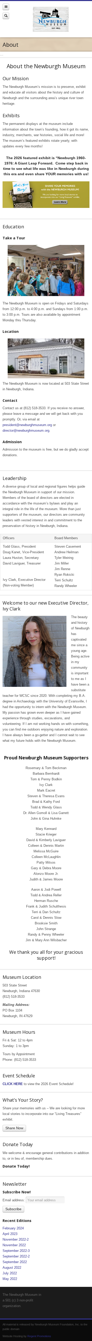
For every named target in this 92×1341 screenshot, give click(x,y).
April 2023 (10, 1234)
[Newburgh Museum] (50, 19)
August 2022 (12, 1267)
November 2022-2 (16, 1239)
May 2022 (10, 1279)
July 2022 (10, 1273)
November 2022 (14, 1245)
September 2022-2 (16, 1256)
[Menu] (6, 7)
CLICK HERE (13, 1084)
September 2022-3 (16, 1251)
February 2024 (13, 1228)
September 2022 (15, 1262)
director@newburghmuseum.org (26, 430)
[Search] (6, 16)
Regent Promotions (39, 1336)
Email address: (14, 1200)
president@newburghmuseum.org (27, 425)
